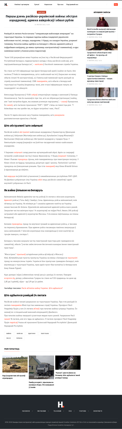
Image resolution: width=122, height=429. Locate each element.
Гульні (36, 4)
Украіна (19, 338)
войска (20, 333)
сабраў (34, 95)
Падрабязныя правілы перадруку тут (61, 425)
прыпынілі (72, 258)
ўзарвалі (62, 156)
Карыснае (48, 4)
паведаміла (42, 81)
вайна (8, 333)
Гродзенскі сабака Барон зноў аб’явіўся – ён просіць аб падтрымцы (99, 55)
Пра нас (60, 4)
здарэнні (32, 333)
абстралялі (24, 132)
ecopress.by (9, 278)
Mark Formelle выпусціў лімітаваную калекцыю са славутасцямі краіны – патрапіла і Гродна (101, 31)
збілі (40, 180)
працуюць (22, 159)
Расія (8, 338)
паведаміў (50, 166)
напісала (39, 64)
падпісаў (14, 322)
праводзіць (17, 224)
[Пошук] (109, 4)
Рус (115, 5)
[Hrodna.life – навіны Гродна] (6, 4)
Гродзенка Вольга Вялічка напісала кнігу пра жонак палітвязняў (101, 101)
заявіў (10, 105)
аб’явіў (36, 309)
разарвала (59, 115)
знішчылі (18, 152)
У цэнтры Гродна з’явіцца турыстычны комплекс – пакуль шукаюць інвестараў (99, 78)
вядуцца (11, 176)
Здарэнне (41, 12)
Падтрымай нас (72, 4)
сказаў (64, 101)
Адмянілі (8, 200)
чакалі (7, 319)
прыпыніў (21, 254)
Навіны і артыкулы (22, 4)
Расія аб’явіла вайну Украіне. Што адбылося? (42, 288)
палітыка (45, 333)
